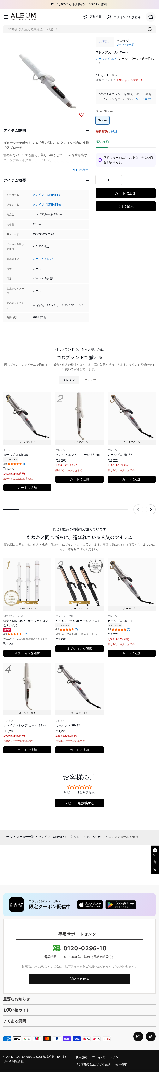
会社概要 (121, 1064)
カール (123, 58)
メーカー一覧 (25, 836)
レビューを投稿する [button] (79, 803)
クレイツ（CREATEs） (48, 204)
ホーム (7, 836)
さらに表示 (143, 99)
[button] (155, 860)
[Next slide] (151, 509)
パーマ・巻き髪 (140, 58)
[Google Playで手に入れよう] (120, 904)
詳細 (104, 4)
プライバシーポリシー (106, 1057)
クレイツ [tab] (69, 380)
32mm (102, 120)
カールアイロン (43, 258)
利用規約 (81, 1057)
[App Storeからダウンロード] (90, 904)
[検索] (149, 29)
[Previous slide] (138, 509)
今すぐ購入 (126, 206)
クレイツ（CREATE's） (48, 194)
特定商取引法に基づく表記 (93, 1064)
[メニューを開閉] (5, 16)
